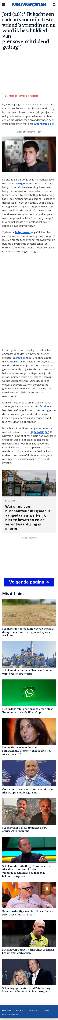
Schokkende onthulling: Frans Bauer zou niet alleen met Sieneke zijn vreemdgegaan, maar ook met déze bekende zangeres (26, 871)
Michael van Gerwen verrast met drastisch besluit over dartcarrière (28, 951)
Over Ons (6, 1010)
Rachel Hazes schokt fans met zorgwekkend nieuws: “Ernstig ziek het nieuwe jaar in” (26, 751)
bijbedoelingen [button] (39, 432)
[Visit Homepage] (28, 4)
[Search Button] (54, 4)
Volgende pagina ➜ (29, 582)
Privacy (19, 1010)
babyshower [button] (22, 232)
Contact (46, 1010)
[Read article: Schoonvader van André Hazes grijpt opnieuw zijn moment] (29, 811)
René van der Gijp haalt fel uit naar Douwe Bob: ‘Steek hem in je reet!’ (27, 913)
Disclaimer (32, 1010)
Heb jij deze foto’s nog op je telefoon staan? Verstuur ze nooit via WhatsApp (28, 710)
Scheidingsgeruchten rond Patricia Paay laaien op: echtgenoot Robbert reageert (26, 990)
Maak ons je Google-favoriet (23, 95)
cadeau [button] (17, 357)
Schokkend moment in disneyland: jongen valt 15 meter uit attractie (28, 672)
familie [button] (44, 406)
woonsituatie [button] (42, 123)
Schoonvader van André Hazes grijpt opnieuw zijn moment (24, 829)
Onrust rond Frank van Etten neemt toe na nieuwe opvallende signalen (28, 791)
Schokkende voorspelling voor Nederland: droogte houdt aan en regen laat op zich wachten (28, 632)
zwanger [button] (19, 183)
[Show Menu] (3, 4)
